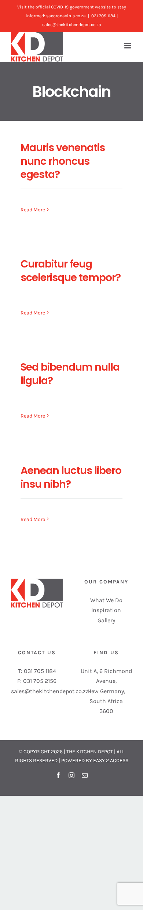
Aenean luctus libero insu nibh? (71, 477)
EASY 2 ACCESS (110, 760)
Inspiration (106, 610)
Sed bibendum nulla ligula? (70, 373)
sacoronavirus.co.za (66, 15)
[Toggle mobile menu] (128, 46)
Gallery (106, 620)
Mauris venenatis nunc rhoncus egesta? (63, 161)
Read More (33, 210)
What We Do (106, 600)
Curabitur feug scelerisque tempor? (71, 270)
